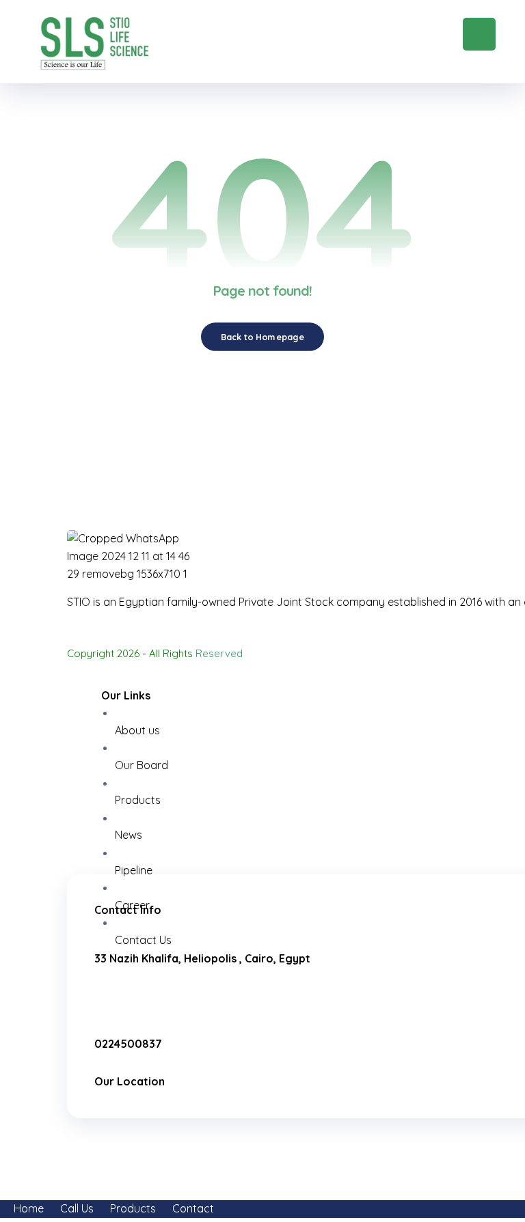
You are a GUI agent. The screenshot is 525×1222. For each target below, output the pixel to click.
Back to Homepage (262, 336)
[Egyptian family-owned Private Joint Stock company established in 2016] (94, 42)
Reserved (219, 653)
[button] (479, 34)
